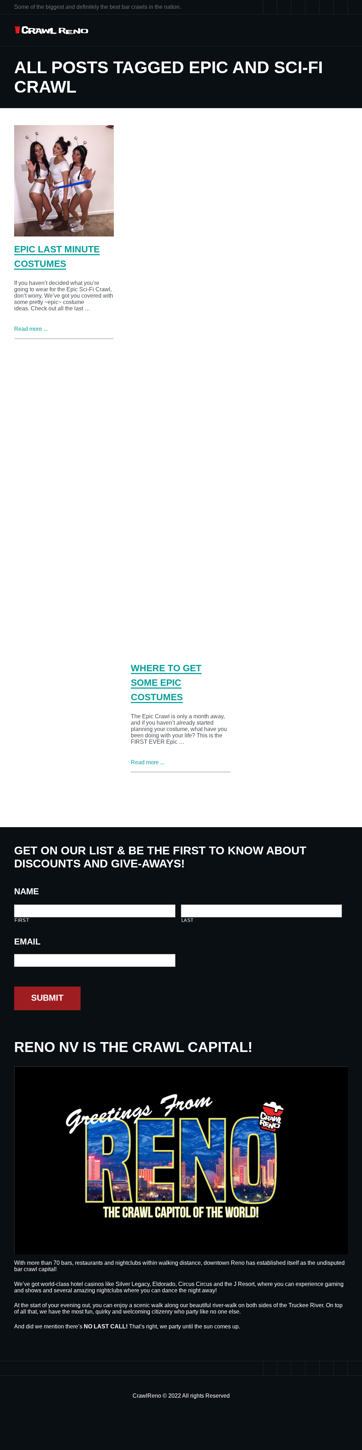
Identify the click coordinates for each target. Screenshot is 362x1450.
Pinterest (312, 7)
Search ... (341, 7)
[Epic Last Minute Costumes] (64, 180)
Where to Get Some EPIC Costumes (166, 682)
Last (187, 920)
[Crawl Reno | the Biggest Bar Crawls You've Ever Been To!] (51, 30)
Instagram (327, 7)
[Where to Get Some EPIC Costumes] (180, 390)
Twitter (270, 7)
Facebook (284, 7)
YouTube (298, 7)
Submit (47, 997)
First (21, 920)
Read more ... (31, 329)
